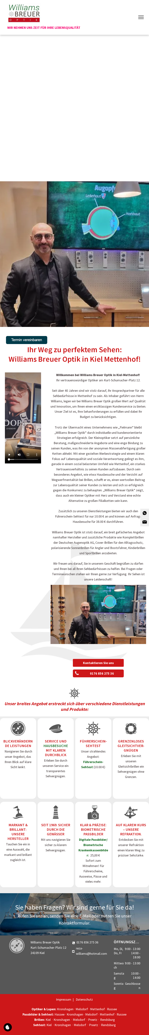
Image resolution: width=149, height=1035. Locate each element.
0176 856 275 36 (87, 942)
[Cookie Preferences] (8, 1027)
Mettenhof (97, 1009)
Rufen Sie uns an (33, 916)
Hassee (60, 1014)
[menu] (141, 17)
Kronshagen (65, 1009)
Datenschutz (84, 999)
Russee (112, 1009)
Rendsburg (107, 1020)
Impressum (63, 999)
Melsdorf (82, 1009)
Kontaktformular (74, 923)
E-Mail (85, 916)
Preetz (92, 1020)
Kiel (48, 1020)
